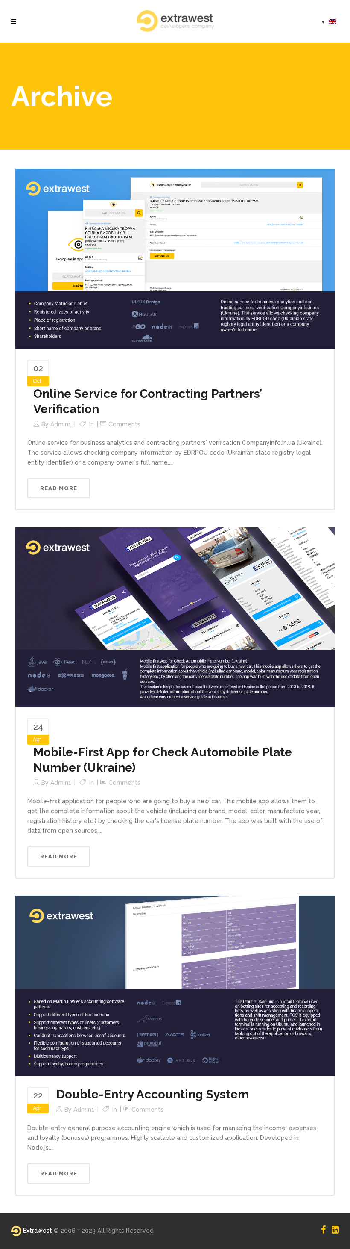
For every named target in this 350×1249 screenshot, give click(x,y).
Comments (124, 424)
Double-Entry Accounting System (152, 1094)
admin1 (60, 424)
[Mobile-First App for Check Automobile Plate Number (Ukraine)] (175, 616)
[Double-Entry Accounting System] (175, 985)
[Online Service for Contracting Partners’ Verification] (175, 258)
